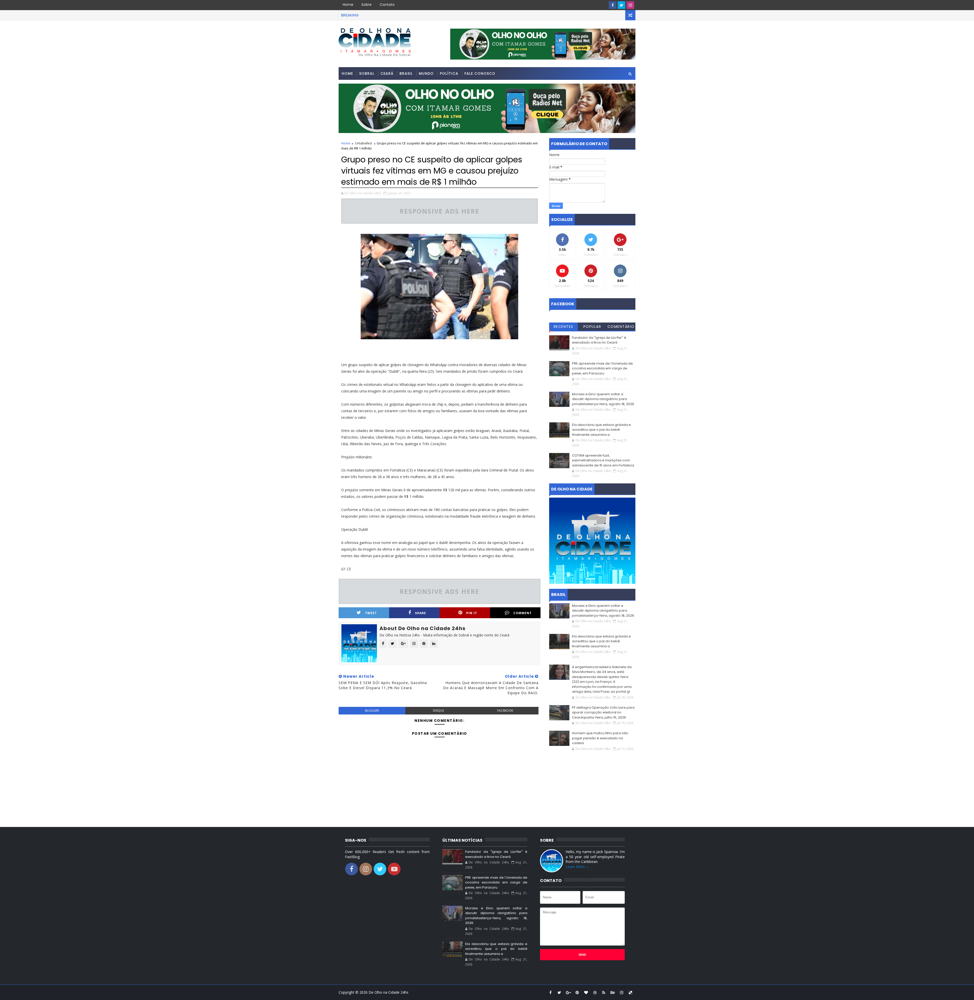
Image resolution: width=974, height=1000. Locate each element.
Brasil (406, 73)
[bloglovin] (586, 992)
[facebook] (612, 5)
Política (449, 73)
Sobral (366, 73)
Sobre (366, 4)
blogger (372, 710)
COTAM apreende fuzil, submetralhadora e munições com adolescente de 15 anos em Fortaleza (603, 460)
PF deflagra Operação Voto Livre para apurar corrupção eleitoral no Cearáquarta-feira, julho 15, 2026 (603, 712)
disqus (438, 710)
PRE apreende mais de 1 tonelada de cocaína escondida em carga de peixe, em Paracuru (602, 368)
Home (348, 4)
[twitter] (621, 5)
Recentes (563, 326)
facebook (505, 710)
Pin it (471, 613)
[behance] (612, 992)
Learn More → (577, 866)
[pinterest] (577, 992)
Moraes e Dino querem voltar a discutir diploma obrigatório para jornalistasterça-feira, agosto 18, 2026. (603, 399)
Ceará (386, 73)
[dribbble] (595, 992)
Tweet (371, 613)
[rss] (603, 992)
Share (420, 613)
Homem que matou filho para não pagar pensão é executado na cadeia (600, 738)
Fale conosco (479, 73)
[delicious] (630, 992)
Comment (522, 613)
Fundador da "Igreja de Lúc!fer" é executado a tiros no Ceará (599, 340)
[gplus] (568, 992)
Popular (592, 326)
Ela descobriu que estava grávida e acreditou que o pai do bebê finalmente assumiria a (601, 429)
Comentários (621, 327)
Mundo (426, 73)
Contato (387, 4)
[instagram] (630, 5)
